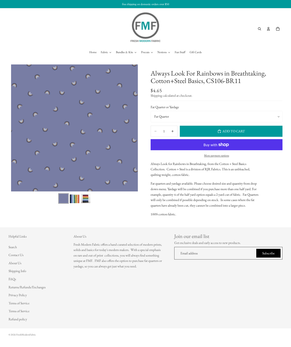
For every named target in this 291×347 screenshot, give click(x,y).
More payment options (216, 155)
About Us (15, 263)
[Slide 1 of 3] (63, 198)
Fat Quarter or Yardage (165, 107)
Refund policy (18, 319)
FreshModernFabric (26, 334)
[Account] (268, 29)
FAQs (12, 279)
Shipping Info (17, 271)
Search (13, 247)
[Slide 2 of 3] (74, 198)
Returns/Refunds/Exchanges (27, 287)
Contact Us (16, 255)
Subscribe (268, 253)
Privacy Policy (18, 295)
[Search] (259, 29)
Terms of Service (19, 303)
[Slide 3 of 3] (85, 198)
